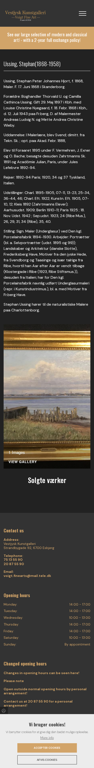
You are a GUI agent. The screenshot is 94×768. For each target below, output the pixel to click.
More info (47, 737)
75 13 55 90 (13, 560)
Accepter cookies (47, 747)
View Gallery (22, 462)
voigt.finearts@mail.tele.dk (27, 576)
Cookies (4, 710)
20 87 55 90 (14, 564)
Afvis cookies (47, 759)
